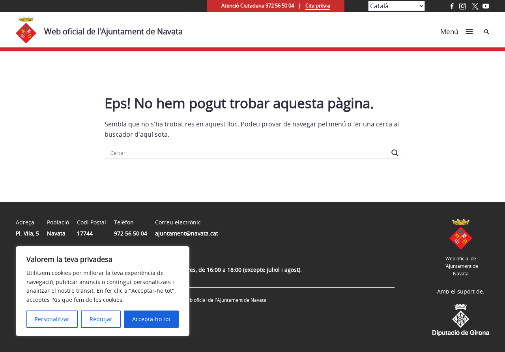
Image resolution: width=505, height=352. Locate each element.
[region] (102, 291)
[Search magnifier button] (394, 152)
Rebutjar (101, 319)
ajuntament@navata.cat (186, 233)
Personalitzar (52, 319)
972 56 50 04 (130, 233)
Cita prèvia (317, 5)
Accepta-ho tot (151, 319)
